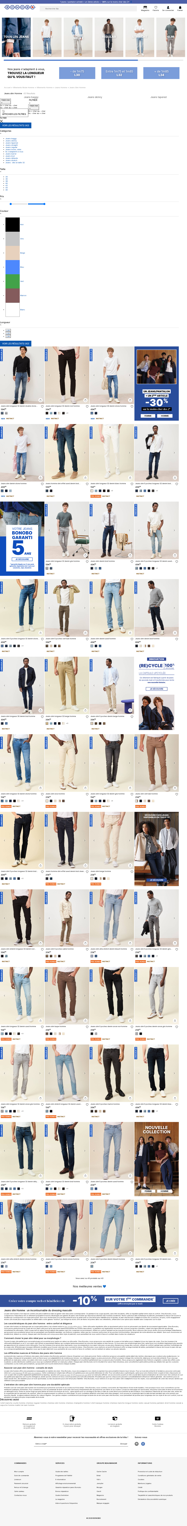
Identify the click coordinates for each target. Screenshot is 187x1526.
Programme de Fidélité (63, 1475)
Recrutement (101, 1499)
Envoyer (123, 1444)
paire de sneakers (34, 1373)
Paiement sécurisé (21, 1483)
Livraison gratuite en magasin (115, 1425)
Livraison (17, 1479)
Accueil (7, 87)
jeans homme (61, 87)
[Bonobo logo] (20, 8)
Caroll (99, 1491)
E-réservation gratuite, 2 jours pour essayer (72, 1425)
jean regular (68, 1326)
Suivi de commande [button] (21, 1475)
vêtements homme (45, 87)
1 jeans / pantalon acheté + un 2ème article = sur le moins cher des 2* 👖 (96, 2)
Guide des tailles (61, 1472)
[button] (4, 375)
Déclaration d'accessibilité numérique (152, 1499)
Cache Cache (102, 1472)
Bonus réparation (62, 1491)
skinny (79, 1326)
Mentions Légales (144, 1483)
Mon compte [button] (19, 1472)
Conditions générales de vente (149, 1475)
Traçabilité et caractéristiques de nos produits (155, 1495)
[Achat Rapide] (40, 400)
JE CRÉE (170, 1301)
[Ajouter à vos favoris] (42, 407)
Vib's (98, 1479)
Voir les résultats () (15, 125)
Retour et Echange (21, 1487)
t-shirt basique (16, 1373)
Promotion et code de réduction (150, 1472)
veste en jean (65, 1375)
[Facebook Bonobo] (143, 1444)
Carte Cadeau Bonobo (157, 1425)
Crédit (140, 1487)
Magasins (100, 1495)
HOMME (165, 416)
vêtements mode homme (23, 87)
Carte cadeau (19, 1491)
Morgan (99, 1487)
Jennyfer (100, 1483)
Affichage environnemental (65, 1483)
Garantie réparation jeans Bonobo (68, 1487)
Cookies (141, 1479)
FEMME (148, 416)
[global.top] (184, 1292)
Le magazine (60, 1499)
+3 (67, 413)
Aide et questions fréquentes (66, 1503)
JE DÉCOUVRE (22, 559)
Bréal (98, 1475)
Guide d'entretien (62, 1495)
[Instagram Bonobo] (137, 1444)
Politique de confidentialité (148, 1491)
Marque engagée (103, 1503)
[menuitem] (39, 14)
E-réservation (60, 1479)
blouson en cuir (81, 1375)
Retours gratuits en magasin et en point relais (29, 1426)
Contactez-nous (20, 1495)
